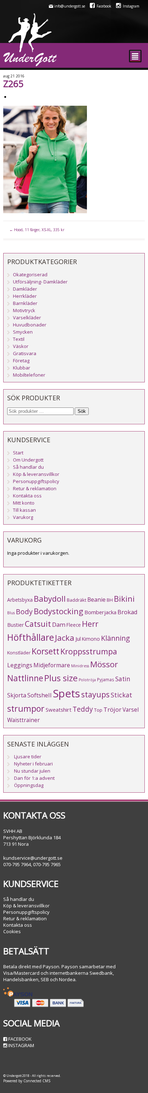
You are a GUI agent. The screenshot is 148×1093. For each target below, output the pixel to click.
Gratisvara (24, 353)
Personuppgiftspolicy (36, 481)
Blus (11, 612)
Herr (90, 624)
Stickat (121, 695)
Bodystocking (58, 611)
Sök (82, 411)
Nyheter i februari (33, 763)
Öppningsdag (28, 785)
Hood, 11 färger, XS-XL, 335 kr (36, 229)
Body (24, 611)
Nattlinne (25, 678)
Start (18, 452)
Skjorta (16, 695)
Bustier (15, 624)
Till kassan (24, 510)
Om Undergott (28, 460)
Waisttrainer (23, 720)
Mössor (104, 664)
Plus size (61, 678)
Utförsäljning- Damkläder (40, 281)
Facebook (104, 6)
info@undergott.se (69, 6)
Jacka (64, 638)
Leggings (19, 665)
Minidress (80, 665)
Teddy (83, 709)
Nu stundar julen (32, 771)
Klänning (115, 638)
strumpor (26, 708)
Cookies (12, 931)
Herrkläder (25, 296)
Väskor (20, 346)
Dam (58, 624)
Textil (18, 339)
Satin (122, 679)
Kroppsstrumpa (88, 651)
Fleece (73, 624)
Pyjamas (105, 679)
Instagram (131, 6)
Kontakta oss (27, 495)
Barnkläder (25, 303)
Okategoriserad (30, 274)
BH (110, 600)
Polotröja (87, 679)
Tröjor (112, 709)
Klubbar (21, 367)
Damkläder (25, 289)
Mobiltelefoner (29, 375)
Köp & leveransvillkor (36, 474)
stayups (95, 694)
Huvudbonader (29, 324)
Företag (21, 360)
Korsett (45, 651)
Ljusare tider (27, 756)
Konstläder (19, 652)
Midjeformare (51, 665)
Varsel (130, 709)
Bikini (124, 598)
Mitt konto (23, 503)
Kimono (91, 638)
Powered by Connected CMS (26, 1080)
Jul (78, 638)
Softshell (39, 695)
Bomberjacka (100, 612)
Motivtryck (24, 310)
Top (98, 710)
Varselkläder (27, 317)
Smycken (23, 332)
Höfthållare (30, 637)
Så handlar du (28, 467)
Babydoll (50, 598)
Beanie (96, 599)
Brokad (127, 612)
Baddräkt (76, 600)
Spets (66, 693)
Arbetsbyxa (20, 599)
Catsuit (38, 624)
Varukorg (23, 517)
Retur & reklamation (34, 488)
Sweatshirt (58, 709)
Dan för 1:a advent (34, 778)
